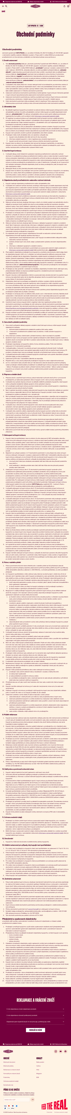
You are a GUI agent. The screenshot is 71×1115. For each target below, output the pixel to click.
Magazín (39, 1073)
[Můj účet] (68, 6)
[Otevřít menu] (3, 6)
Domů (3, 11)
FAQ (37, 1070)
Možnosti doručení (9, 1062)
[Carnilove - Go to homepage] (35, 6)
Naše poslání (40, 1062)
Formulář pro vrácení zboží (11, 1073)
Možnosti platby (8, 1066)
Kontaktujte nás (8, 1085)
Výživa (38, 1066)
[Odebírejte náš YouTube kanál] (61, 1051)
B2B (37, 1077)
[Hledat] (6, 6)
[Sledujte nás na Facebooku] (65, 1051)
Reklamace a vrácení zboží (11, 1070)
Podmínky (6, 1077)
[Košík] (64, 6)
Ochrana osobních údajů (10, 1081)
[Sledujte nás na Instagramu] (56, 1051)
